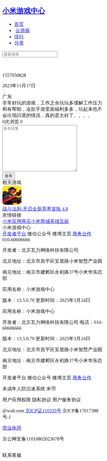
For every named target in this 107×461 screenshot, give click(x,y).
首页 (19, 24)
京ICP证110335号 (43, 410)
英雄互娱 (59, 221)
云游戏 (22, 30)
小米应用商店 (16, 221)
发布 (8, 176)
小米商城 (40, 221)
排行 (19, 36)
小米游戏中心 (23, 11)
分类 (19, 42)
